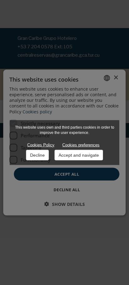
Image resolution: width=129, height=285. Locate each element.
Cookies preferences (81, 145)
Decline (37, 155)
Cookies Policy (40, 145)
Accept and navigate (79, 155)
